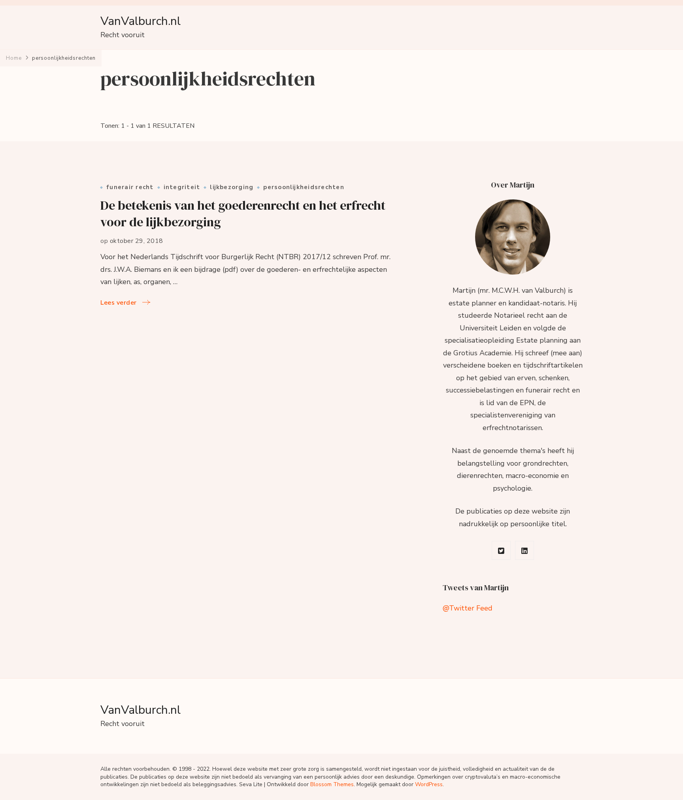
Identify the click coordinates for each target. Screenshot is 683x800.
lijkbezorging (231, 187)
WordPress (429, 784)
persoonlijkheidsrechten (303, 187)
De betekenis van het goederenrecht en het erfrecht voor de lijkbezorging (242, 214)
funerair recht (130, 187)
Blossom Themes (332, 784)
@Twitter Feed (467, 608)
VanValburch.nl (140, 21)
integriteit (182, 187)
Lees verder (118, 302)
